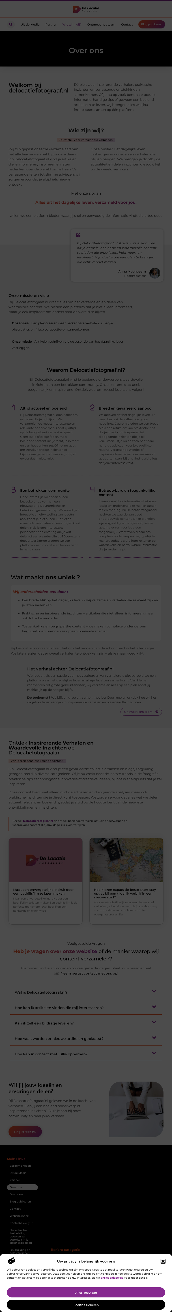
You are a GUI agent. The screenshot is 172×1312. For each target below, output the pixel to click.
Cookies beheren (86, 1305)
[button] (163, 1261)
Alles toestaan (86, 1292)
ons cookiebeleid (112, 1277)
